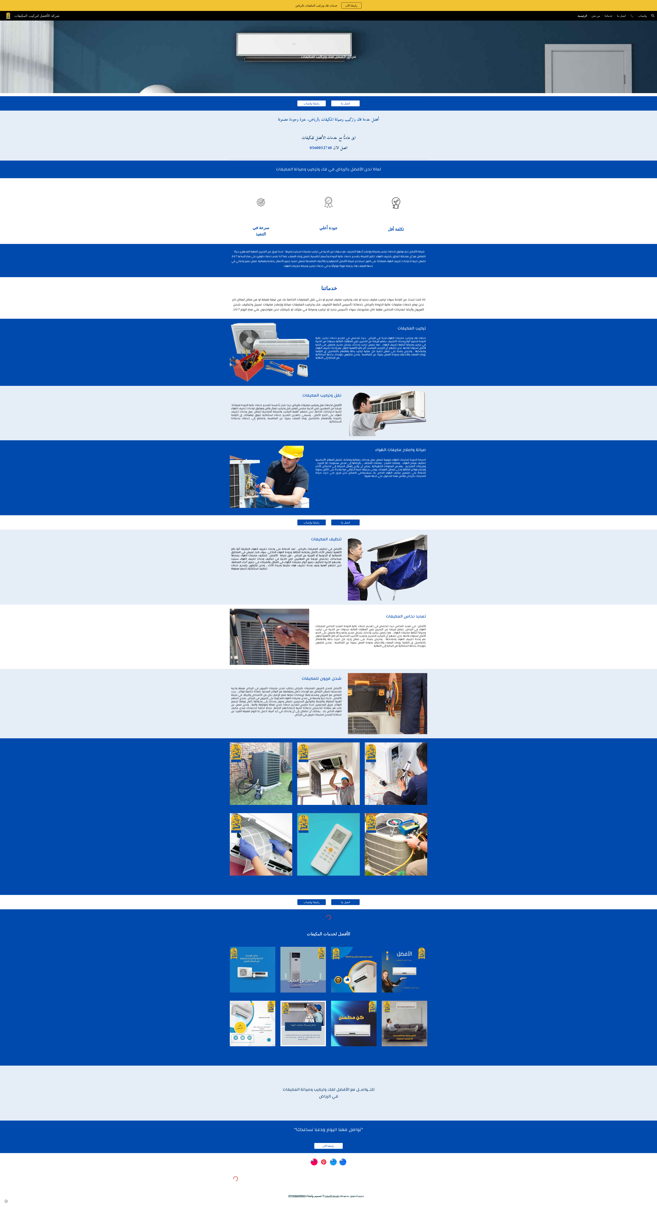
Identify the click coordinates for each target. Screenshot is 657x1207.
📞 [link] (632, 16)
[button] (653, 16)
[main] (328, 56)
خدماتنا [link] (609, 16)
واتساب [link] (642, 16)
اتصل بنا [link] (621, 16)
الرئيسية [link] (582, 16)
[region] (328, 5)
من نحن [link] (595, 16)
